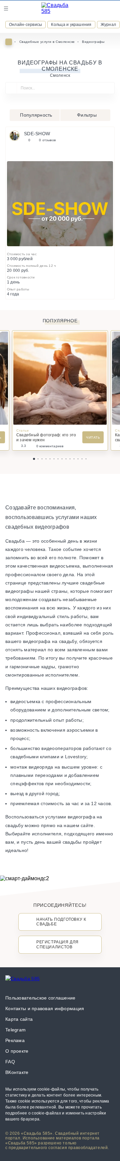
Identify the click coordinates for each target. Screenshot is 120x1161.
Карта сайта (19, 1019)
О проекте (17, 1051)
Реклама (15, 1040)
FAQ (10, 1061)
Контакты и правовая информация (44, 1008)
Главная (8, 42)
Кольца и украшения (71, 24)
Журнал (108, 24)
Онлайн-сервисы (25, 24)
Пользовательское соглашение (40, 998)
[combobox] (60, 91)
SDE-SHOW (37, 133)
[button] (34, 459)
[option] (60, 203)
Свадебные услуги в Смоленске (47, 42)
